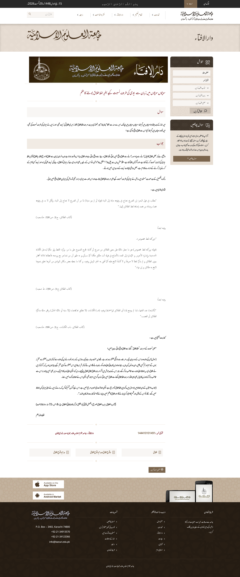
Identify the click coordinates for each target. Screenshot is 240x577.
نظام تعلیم (138, 15)
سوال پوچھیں (193, 159)
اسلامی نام (159, 550)
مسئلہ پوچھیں (111, 522)
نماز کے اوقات (110, 539)
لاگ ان (206, 3)
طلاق (155, 452)
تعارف (157, 15)
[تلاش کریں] (29, 14)
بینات (160, 539)
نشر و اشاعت (100, 15)
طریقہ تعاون (111, 550)
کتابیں (161, 545)
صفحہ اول (160, 522)
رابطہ (81, 15)
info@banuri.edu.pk (59, 541)
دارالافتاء (119, 15)
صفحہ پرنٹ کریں (156, 470)
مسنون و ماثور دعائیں (108, 533)
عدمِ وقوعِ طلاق (59, 452)
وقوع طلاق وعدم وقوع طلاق (100, 452)
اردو (190, 3)
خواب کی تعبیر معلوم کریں (107, 528)
